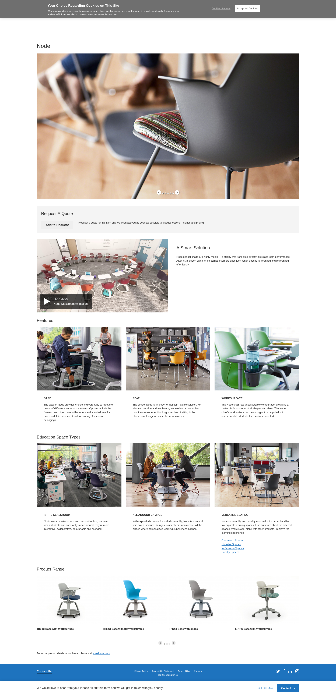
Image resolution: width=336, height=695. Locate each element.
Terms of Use (184, 671)
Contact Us (44, 671)
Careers (198, 671)
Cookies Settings (221, 8)
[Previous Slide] (159, 192)
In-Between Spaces (233, 548)
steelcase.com (101, 653)
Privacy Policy (141, 671)
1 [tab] (163, 193)
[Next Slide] (177, 192)
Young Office (172, 675)
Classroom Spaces (233, 540)
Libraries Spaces (231, 544)
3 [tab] (168, 193)
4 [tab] (170, 193)
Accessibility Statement (163, 671)
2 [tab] (165, 193)
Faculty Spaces (230, 552)
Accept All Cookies (247, 8)
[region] (168, 9)
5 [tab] (173, 193)
